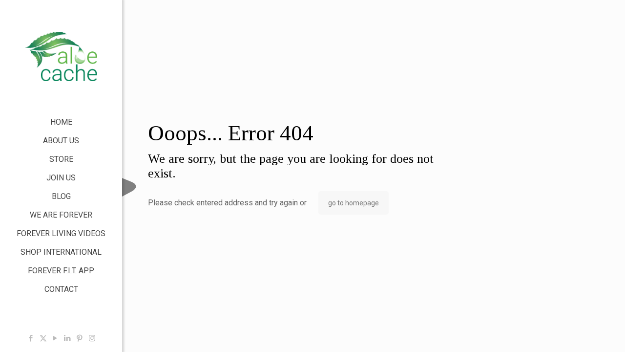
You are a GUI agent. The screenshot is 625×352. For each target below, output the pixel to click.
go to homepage (353, 203)
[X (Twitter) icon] (43, 338)
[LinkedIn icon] (67, 338)
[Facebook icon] (31, 338)
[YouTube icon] (55, 338)
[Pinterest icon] (79, 338)
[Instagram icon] (92, 338)
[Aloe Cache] (61, 56)
